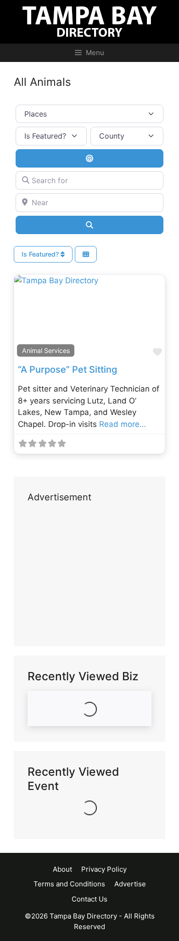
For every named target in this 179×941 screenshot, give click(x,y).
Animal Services (46, 350)
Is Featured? (41, 254)
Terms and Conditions (69, 883)
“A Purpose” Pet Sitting (67, 369)
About (62, 869)
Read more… (122, 424)
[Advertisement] (89, 575)
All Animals (42, 82)
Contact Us (89, 899)
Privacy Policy (104, 869)
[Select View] (86, 254)
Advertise (130, 883)
